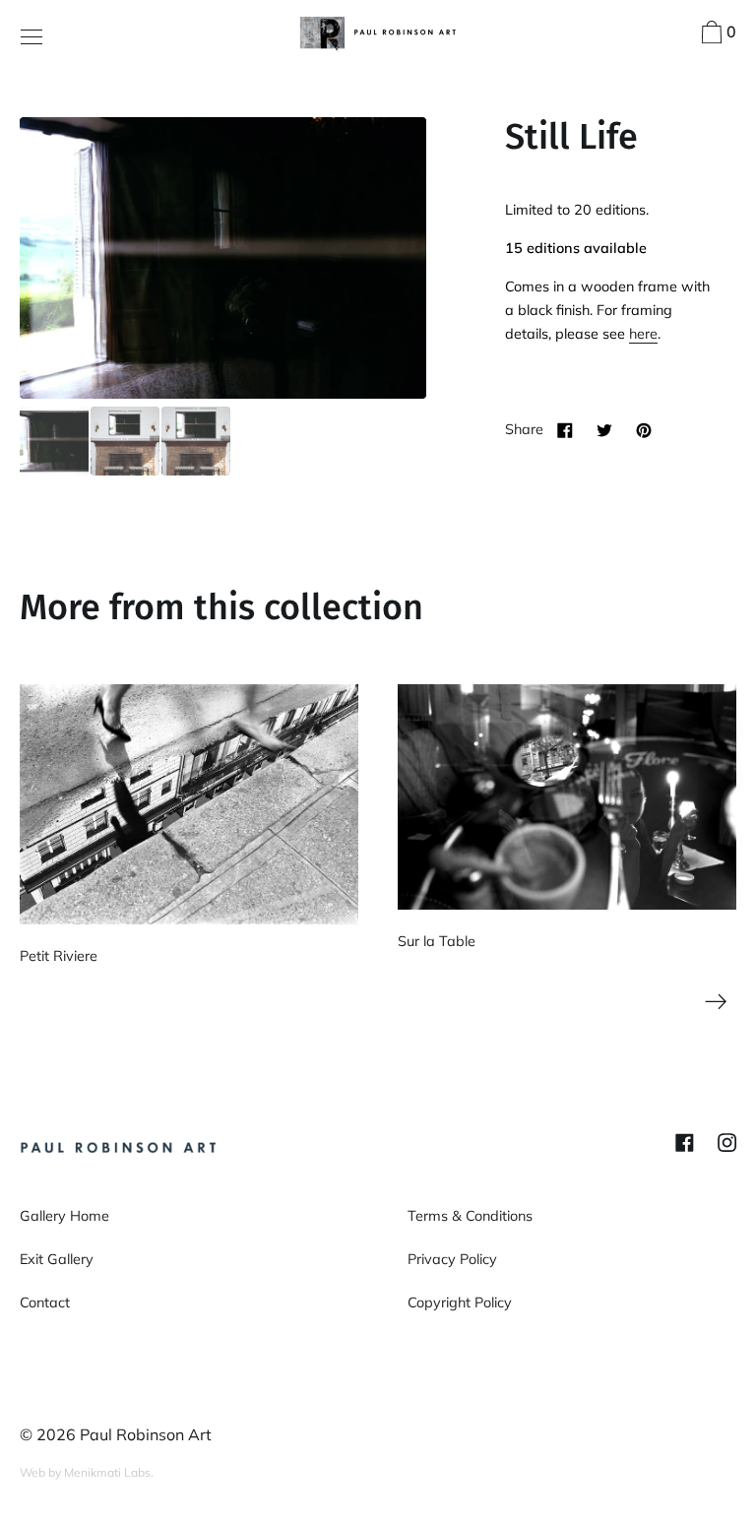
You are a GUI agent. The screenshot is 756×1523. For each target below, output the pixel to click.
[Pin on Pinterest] (644, 429)
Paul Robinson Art (146, 1434)
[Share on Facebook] (565, 429)
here (643, 334)
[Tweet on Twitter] (604, 429)
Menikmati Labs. (109, 1472)
